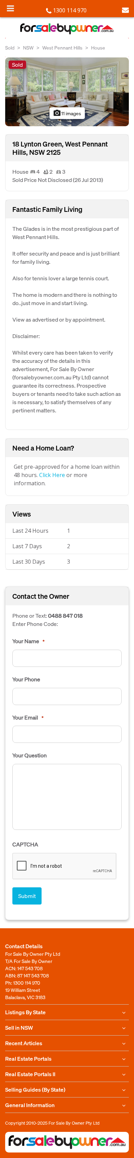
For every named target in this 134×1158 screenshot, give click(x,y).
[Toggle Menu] (10, 8)
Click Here (52, 475)
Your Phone (26, 679)
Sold (9, 47)
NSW (28, 47)
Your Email (28, 717)
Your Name (28, 641)
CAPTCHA (25, 844)
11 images (67, 113)
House (98, 47)
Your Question (29, 755)
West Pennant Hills (62, 47)
